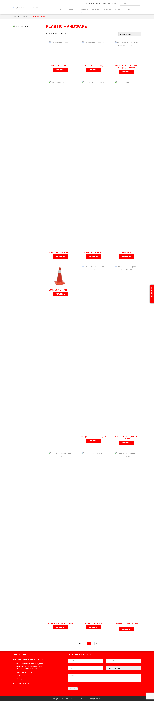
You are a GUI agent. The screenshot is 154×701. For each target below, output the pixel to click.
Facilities (107, 9)
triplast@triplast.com (23, 679)
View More (60, 70)
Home (61, 9)
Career (118, 9)
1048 (114, 3)
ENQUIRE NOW (152, 293)
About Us (71, 9)
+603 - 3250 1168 (103, 3)
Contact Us (129, 9)
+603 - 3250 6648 (21, 675)
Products (84, 9)
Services (95, 9)
